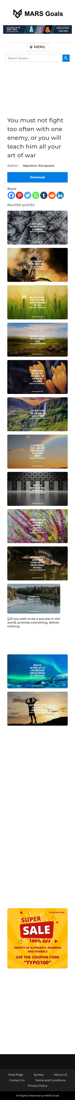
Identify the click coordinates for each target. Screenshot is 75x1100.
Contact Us (17, 1080)
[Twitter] (27, 195)
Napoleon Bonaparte (38, 166)
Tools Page (15, 1074)
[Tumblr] (44, 195)
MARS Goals (51, 1095)
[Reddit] (52, 195)
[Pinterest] (19, 195)
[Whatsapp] (35, 195)
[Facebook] (11, 195)
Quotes (39, 1074)
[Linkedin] (60, 195)
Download (37, 177)
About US (60, 1074)
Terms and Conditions (50, 1080)
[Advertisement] (37, 774)
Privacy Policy (37, 1085)
